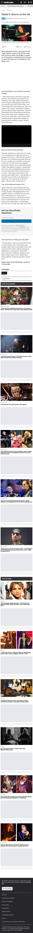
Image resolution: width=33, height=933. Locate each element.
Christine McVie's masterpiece (15, 6)
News (3, 18)
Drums (4, 273)
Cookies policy (5, 908)
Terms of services (20, 225)
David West (11, 18)
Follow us (20, 46)
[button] (2, 2)
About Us (4, 894)
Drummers (9, 10)
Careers (4, 918)
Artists (3, 10)
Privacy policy (5, 905)
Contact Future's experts (8, 898)
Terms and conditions (7, 901)
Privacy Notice (21, 227)
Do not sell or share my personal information (13, 921)
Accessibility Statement (8, 915)
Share (5, 46)
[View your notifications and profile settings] (21, 2)
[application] (16, 135)
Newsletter (28, 46)
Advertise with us (6, 911)
